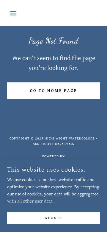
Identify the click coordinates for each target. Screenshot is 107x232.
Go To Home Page (53, 90)
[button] (14, 13)
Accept (53, 218)
